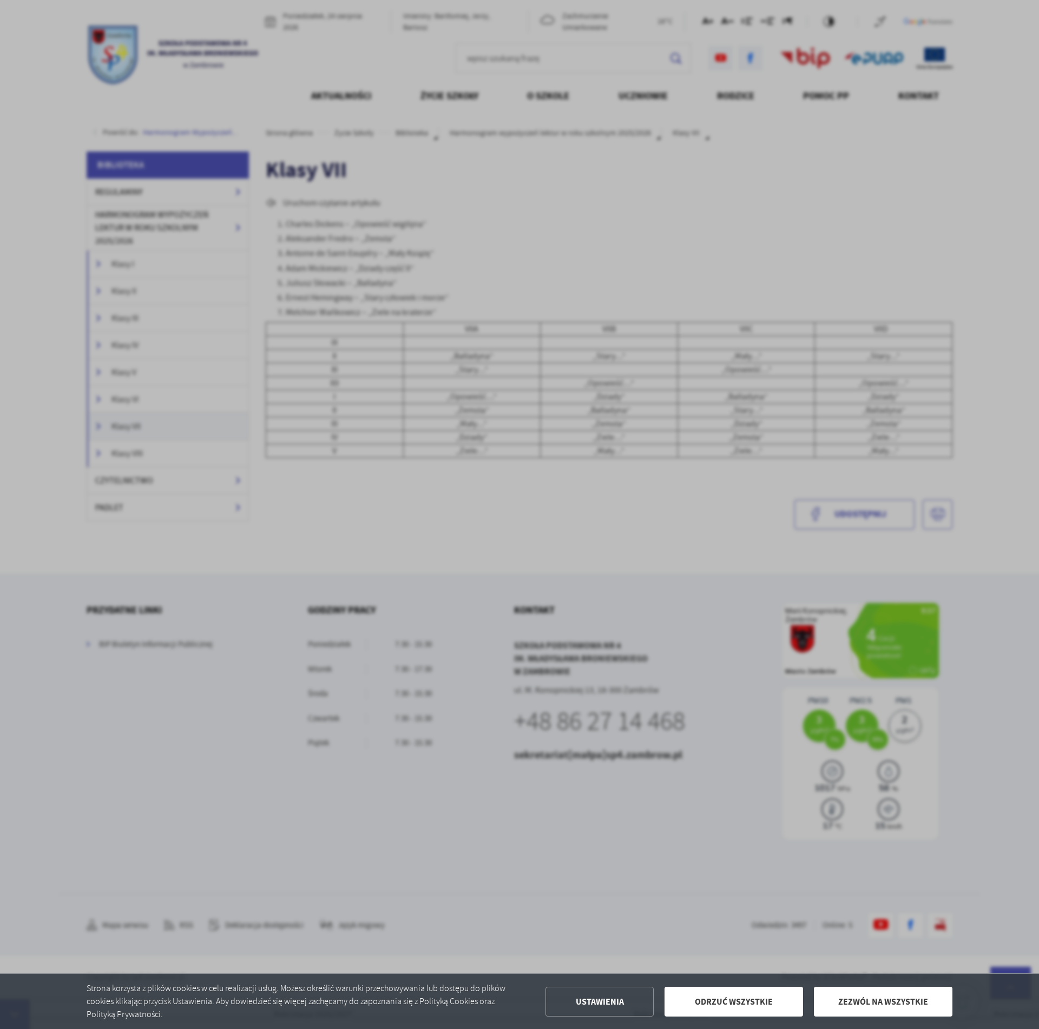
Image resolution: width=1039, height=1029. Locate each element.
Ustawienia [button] (600, 1001)
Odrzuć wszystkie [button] (734, 1001)
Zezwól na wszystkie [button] (883, 1001)
